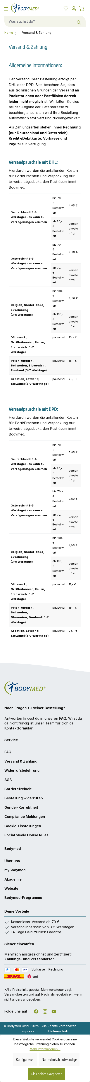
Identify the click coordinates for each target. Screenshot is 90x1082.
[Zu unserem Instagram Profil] (45, 1010)
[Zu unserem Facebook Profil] (36, 1010)
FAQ (62, 718)
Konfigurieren (25, 1059)
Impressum (30, 1031)
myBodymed (15, 870)
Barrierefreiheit (17, 789)
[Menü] (6, 8)
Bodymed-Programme (23, 897)
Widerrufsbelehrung (22, 770)
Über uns (12, 861)
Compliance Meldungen (24, 816)
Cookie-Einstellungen (22, 826)
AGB (8, 780)
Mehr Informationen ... (45, 1049)
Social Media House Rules (26, 835)
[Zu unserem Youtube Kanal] (53, 1010)
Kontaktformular (18, 728)
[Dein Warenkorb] (82, 8)
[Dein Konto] (74, 8)
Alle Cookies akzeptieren (46, 1074)
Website (11, 888)
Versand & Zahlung (20, 761)
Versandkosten (16, 994)
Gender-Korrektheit (21, 807)
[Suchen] (79, 21)
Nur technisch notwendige (59, 1059)
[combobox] (38, 21)
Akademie (13, 879)
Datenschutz (58, 1031)
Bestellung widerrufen (23, 798)
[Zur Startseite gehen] (27, 8)
